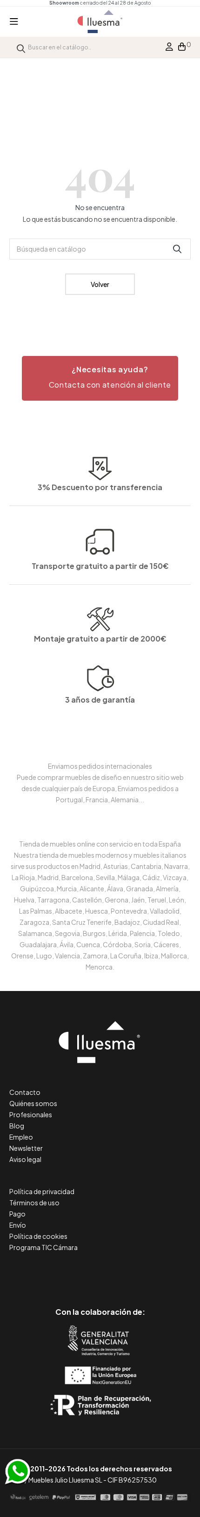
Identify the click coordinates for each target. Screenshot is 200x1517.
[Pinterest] (79, 1272)
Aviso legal (25, 1159)
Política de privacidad (41, 1191)
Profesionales (30, 1114)
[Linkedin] (100, 1272)
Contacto (24, 1092)
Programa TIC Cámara (43, 1247)
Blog (16, 1125)
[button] (100, 378)
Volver (100, 284)
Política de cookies (38, 1236)
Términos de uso (34, 1202)
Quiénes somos (33, 1103)
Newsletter (26, 1148)
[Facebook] (58, 1272)
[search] (21, 47)
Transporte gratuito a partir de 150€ (100, 566)
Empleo (21, 1137)
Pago (17, 1214)
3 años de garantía (100, 699)
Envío (17, 1225)
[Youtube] (142, 1272)
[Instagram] (121, 1272)
